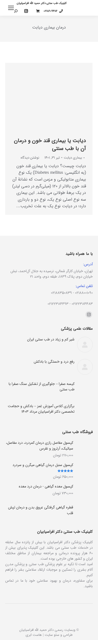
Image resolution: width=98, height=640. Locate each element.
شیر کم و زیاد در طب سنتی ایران (50, 339)
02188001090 (84, 293)
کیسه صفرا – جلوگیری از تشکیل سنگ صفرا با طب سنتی (41, 386)
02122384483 (82, 304)
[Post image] (85, 344)
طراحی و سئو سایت (59, 635)
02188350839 (61, 293)
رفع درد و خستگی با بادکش (54, 361)
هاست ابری (34, 635)
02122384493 (58, 304)
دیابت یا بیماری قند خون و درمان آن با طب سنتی (50, 145)
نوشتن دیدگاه (30, 157)
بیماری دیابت (73, 157)
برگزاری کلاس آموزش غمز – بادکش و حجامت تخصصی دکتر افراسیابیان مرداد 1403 (41, 408)
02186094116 (50, 11)
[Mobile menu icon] (11, 8)
